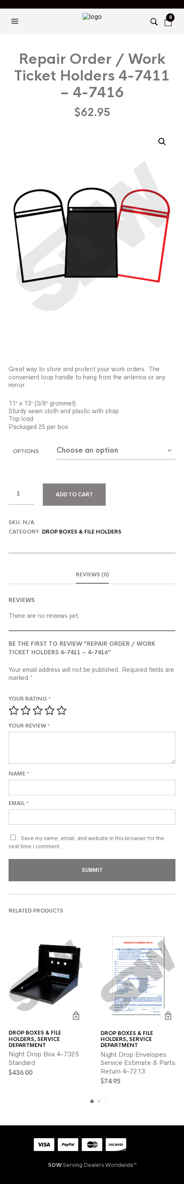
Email (19, 803)
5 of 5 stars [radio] (61, 710)
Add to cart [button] (75, 1015)
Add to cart (74, 494)
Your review (29, 725)
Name (19, 773)
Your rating (30, 698)
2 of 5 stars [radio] (26, 710)
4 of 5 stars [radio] (50, 710)
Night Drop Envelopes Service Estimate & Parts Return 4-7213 (138, 1063)
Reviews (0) (92, 574)
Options (26, 451)
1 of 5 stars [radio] (14, 710)
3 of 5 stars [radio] (38, 710)
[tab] (92, 575)
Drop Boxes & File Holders (82, 531)
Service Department (34, 1042)
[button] (16, 21)
